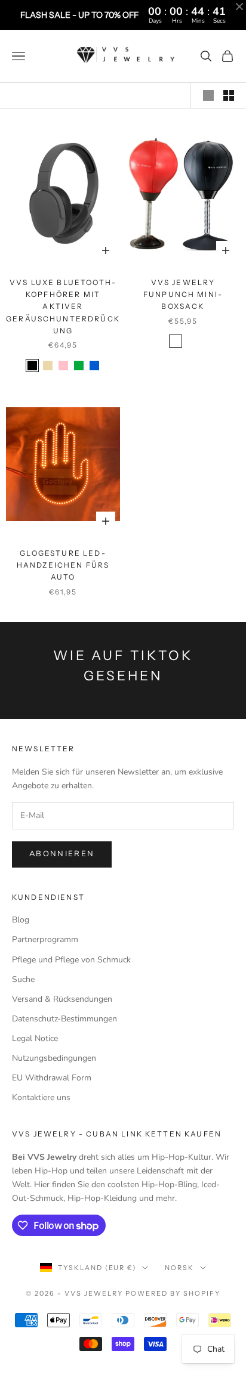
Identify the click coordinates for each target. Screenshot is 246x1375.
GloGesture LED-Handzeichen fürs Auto (63, 565)
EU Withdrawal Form (51, 1077)
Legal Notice (35, 1038)
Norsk (179, 1267)
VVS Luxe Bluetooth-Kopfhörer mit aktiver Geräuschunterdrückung (63, 307)
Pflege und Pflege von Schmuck (71, 959)
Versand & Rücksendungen (62, 999)
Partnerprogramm (45, 939)
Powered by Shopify (172, 1293)
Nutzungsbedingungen (54, 1058)
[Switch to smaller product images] (228, 95)
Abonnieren (61, 853)
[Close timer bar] (239, 6)
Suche (23, 979)
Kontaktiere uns (41, 1097)
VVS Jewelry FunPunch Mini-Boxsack (183, 294)
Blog (20, 919)
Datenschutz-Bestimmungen (64, 1018)
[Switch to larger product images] (208, 95)
